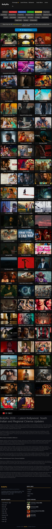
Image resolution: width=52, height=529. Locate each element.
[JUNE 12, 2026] (9, 318)
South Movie (39, 2)
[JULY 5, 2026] (9, 276)
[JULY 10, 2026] (43, 262)
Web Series (30, 17)
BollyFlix (4, 487)
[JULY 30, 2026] (26, 234)
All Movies (5, 11)
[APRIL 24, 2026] (9, 402)
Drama (3, 504)
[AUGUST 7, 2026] (43, 220)
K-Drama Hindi (33, 20)
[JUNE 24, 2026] (9, 304)
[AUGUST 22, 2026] (43, 192)
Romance (4, 515)
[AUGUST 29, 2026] (43, 108)
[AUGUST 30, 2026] (9, 38)
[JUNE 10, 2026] (9, 332)
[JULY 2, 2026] (26, 290)
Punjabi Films (20, 14)
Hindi (3, 506)
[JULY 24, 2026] (26, 248)
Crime (3, 521)
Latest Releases (23, 2)
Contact (29, 491)
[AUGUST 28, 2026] (9, 164)
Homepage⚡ (15, 2)
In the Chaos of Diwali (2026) (36, 502)
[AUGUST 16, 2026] (26, 206)
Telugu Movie (46, 11)
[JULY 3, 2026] (9, 290)
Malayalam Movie (29, 14)
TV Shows (37, 17)
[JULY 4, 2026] (26, 276)
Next (10, 413)
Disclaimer (29, 489)
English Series (18, 20)
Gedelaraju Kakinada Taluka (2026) (37, 510)
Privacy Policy (30, 493)
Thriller (3, 513)
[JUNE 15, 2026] (43, 304)
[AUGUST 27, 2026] (26, 192)
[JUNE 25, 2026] (43, 290)
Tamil (3, 517)
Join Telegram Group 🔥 (27, 29)
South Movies (30, 11)
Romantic (26, 20)
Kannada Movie (12, 14)
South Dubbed (45, 17)
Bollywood (31, 2)
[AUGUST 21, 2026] (9, 206)
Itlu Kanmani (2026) (34, 506)
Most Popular (38, 11)
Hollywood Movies (22, 17)
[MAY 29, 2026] (9, 360)
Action (46, 2)
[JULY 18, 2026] (9, 262)
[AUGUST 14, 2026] (9, 220)
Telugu (3, 519)
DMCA (28, 495)
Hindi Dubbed (13, 17)
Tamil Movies (4, 14)
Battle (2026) (33, 515)
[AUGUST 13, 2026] (26, 220)
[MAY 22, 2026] (43, 360)
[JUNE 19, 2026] (26, 304)
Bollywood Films (22, 11)
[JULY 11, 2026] (26, 262)
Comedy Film (38, 14)
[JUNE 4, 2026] (26, 332)
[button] (13, 6)
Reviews (6, 17)
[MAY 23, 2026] (26, 360)
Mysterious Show (47, 14)
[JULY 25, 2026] (9, 248)
